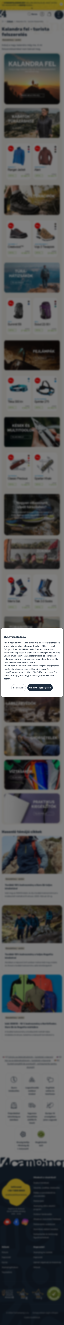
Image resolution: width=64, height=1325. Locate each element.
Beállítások (18, 688)
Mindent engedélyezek (40, 688)
